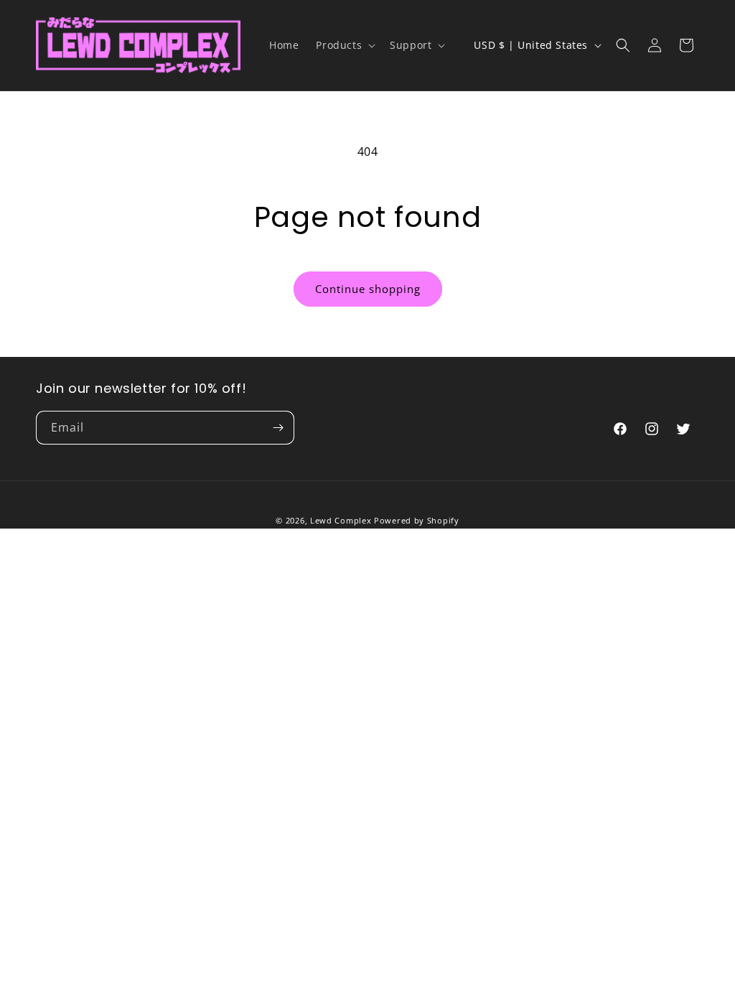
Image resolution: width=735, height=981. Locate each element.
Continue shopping (368, 289)
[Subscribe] (278, 428)
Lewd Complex (340, 520)
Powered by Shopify (416, 520)
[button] (344, 45)
